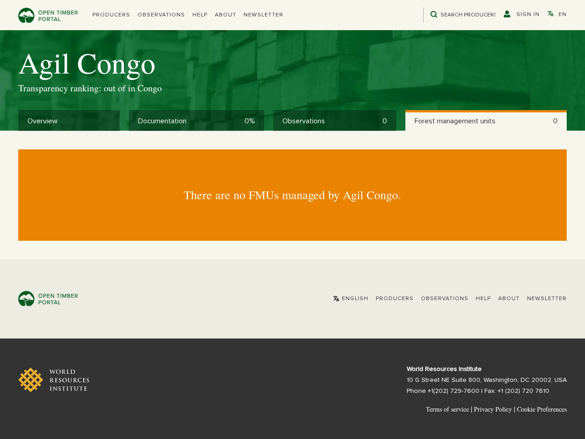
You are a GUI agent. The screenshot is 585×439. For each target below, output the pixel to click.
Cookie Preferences (542, 409)
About (225, 15)
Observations (161, 15)
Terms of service (447, 409)
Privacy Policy (493, 409)
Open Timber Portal (48, 15)
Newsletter (263, 15)
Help (199, 15)
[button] (111, 15)
